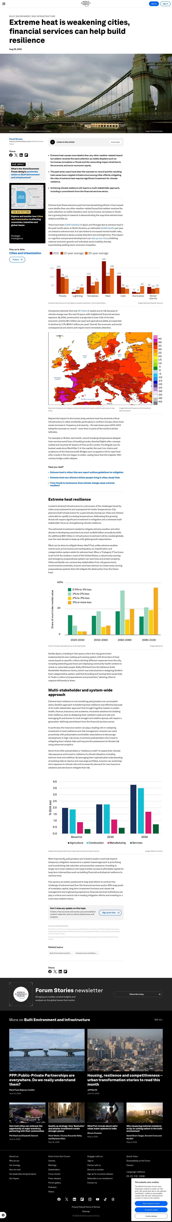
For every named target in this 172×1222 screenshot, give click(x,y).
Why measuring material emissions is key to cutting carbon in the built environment (144, 1128)
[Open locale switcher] (3, 1215)
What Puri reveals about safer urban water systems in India (102, 1127)
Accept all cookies (151, 1210)
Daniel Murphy (16, 139)
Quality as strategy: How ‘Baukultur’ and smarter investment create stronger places (66, 1128)
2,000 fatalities (72, 225)
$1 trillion (82, 311)
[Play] (52, 142)
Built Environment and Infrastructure (32, 16)
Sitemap (86, 1211)
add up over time (99, 238)
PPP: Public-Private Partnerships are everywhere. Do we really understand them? (42, 1080)
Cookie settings (151, 1216)
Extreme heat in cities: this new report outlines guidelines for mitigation (86, 472)
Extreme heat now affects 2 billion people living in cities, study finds (85, 477)
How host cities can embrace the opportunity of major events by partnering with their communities (26, 1128)
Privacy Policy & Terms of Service (86, 1207)
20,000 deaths (108, 228)
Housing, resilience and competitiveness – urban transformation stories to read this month (124, 1080)
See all (159, 1020)
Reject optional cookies (151, 1203)
